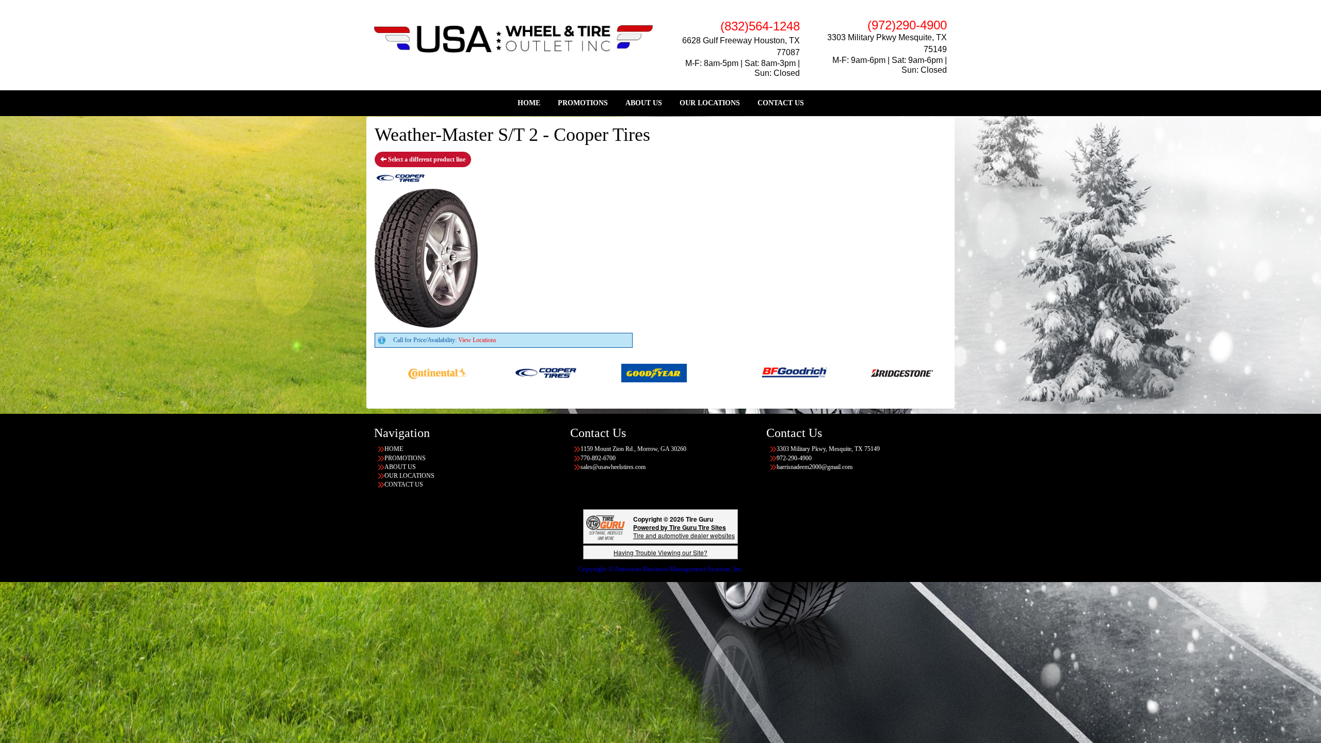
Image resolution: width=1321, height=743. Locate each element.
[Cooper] (488, 372)
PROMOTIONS (583, 103)
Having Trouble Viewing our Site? (660, 552)
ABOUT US (643, 103)
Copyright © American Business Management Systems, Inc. (661, 569)
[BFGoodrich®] (737, 372)
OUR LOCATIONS (710, 103)
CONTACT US (781, 103)
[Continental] (380, 372)
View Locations (477, 340)
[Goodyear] (597, 372)
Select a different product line (425, 159)
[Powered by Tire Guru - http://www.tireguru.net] (605, 526)
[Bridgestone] (845, 372)
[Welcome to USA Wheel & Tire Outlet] (513, 38)
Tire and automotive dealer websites (684, 531)
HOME (529, 103)
